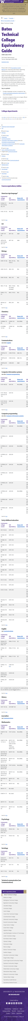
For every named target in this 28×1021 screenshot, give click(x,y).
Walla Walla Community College (11, 969)
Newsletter (19, 1013)
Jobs (21, 1008)
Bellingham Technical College (11, 900)
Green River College (8, 927)
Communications (6, 139)
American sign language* (8, 126)
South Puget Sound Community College (13, 960)
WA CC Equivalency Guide (7, 20)
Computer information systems (10, 140)
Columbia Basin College (9, 916)
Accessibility (8, 1008)
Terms (13, 1013)
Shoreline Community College (11, 955)
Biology (4, 132)
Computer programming (8, 142)
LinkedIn (16, 1003)
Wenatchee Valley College (10, 971)
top (8, 131)
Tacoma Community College (10, 966)
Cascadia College (8, 905)
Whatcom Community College (11, 974)
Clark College (7, 911)
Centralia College (8, 908)
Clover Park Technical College (11, 914)
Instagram (12, 1003)
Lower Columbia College (9, 936)
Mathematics (5, 165)
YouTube (14, 1003)
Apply (5, 18)
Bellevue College (8, 897)
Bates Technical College (10, 894)
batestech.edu (5, 62)
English (9, 343)
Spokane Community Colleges (11, 963)
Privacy (8, 1013)
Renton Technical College (10, 949)
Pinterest (19, 1003)
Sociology (4, 173)
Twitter (9, 1003)
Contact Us (15, 1008)
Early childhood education (8, 150)
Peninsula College (8, 944)
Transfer (11, 18)
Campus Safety (6, 1011)
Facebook (7, 1003)
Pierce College (7, 947)
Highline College (8, 930)
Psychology (4, 169)
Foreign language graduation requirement (14, 93)
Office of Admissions (2, 18)
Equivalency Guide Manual (10, 980)
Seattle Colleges (7, 952)
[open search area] (21, 1)
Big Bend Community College (11, 903)
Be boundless (14, 994)
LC (9, 666)
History (3, 156)
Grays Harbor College (9, 925)
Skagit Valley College (9, 958)
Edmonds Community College (11, 919)
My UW (14, 1011)
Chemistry (4, 137)
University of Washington (2, 1)
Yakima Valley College (9, 977)
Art (2, 128)
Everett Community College (10, 922)
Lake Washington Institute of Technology (14, 933)
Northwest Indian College (10, 938)
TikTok (21, 1003)
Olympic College (7, 941)
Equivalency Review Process (10, 982)
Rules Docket (20, 1011)
